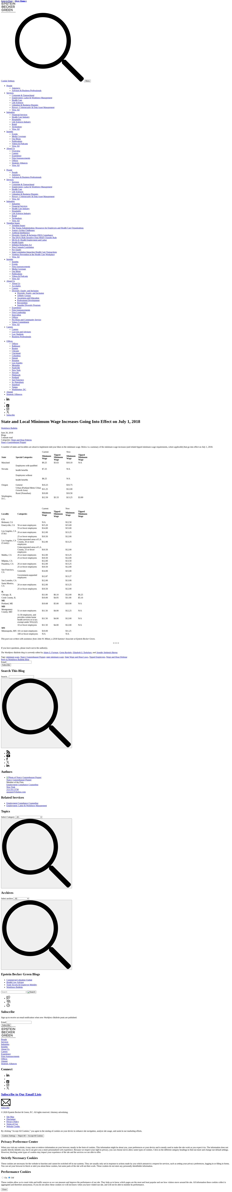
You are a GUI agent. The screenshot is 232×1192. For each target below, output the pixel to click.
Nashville (16, 368)
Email (4, 662)
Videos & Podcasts (20, 144)
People (9, 86)
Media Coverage (19, 136)
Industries (10, 112)
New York (16, 370)
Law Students (17, 334)
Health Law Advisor (15, 982)
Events (15, 134)
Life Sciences (17, 102)
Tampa (15, 387)
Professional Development (28, 300)
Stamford (16, 385)
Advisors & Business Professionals (26, 90)
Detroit (15, 358)
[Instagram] (7, 409)
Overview (16, 151)
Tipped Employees (97, 657)
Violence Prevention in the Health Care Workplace (33, 254)
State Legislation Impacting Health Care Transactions (34, 252)
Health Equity (18, 242)
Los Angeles (17, 363)
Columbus (16, 356)
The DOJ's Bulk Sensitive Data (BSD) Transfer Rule (34, 237)
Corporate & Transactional (23, 95)
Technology (17, 127)
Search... (4, 677)
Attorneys (16, 88)
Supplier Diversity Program (28, 305)
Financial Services (19, 115)
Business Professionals (21, 336)
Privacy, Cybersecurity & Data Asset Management (33, 107)
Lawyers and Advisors (21, 332)
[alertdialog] (116, 1165)
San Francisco (18, 380)
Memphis (16, 365)
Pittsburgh (16, 375)
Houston (15, 360)
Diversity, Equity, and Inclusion (25, 291)
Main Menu (20, 1)
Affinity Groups (24, 295)
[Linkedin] (7, 400)
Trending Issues (13, 223)
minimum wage (12, 657)
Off (12, 1178)
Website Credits (13, 1126)
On (5, 1178)
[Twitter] (7, 412)
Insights (9, 131)
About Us (10, 148)
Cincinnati (16, 353)
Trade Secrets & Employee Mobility (21, 985)
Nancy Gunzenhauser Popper (13, 442)
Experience (16, 156)
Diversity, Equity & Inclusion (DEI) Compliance (32, 235)
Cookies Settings (8, 1136)
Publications (17, 141)
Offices (15, 160)
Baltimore (16, 346)
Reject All (22, 1136)
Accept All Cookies (35, 1136)
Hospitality (16, 119)
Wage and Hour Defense (116, 657)
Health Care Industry (21, 117)
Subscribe (10, 415)
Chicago (15, 351)
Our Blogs (16, 139)
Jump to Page (6, 1)
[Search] (49, 81)
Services (10, 93)
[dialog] (116, 1133)
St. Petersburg (18, 382)
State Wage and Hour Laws (76, 657)
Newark (15, 372)
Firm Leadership (19, 312)
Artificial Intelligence (21, 233)
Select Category (8, 817)
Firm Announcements (21, 158)
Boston (15, 348)
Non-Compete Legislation (23, 247)
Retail (14, 124)
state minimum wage (55, 657)
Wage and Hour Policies (21, 440)
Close (4, 1190)
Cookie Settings (8, 81)
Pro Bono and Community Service (26, 320)
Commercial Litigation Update (19, 980)
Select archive (7, 898)
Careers (15, 153)
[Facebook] (7, 406)
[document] (116, 1165)
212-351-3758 (12, 789)
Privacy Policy (12, 1121)
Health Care (17, 100)
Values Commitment (20, 322)
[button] (8, 998)
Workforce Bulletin (9, 428)
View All (15, 110)
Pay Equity (16, 250)
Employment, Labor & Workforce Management (32, 98)
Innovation (16, 315)
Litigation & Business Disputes (25, 105)
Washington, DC (19, 389)
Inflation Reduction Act (22, 245)
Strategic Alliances (20, 163)
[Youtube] (7, 403)
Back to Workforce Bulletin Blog (15, 659)
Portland (15, 377)
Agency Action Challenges (23, 230)
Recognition (22, 303)
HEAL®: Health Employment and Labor (29, 240)
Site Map (10, 1117)
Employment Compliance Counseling (22, 785)
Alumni (9, 392)
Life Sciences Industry (21, 122)
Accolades (16, 286)
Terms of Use (12, 1124)
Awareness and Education (28, 298)
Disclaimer (11, 1119)
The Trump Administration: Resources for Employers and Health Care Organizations (48, 228)
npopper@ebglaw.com (16, 792)
